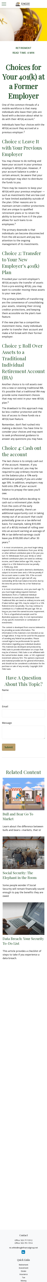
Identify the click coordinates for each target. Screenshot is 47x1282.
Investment (23, 1268)
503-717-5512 (26, 1240)
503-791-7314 (26, 1243)
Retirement (23, 1264)
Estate (23, 1271)
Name (5, 690)
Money (24, 1280)
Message (7, 722)
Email (5, 706)
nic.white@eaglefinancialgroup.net (23, 1247)
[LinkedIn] (23, 1252)
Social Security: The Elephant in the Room (20, 875)
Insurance (23, 1274)
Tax (23, 1277)
